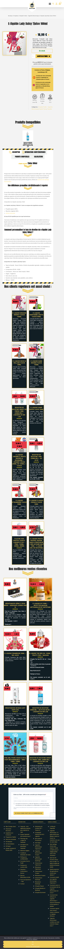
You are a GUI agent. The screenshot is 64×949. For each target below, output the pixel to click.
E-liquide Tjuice (42, 109)
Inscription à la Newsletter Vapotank (24, 846)
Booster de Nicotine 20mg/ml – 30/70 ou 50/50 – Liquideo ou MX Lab (40, 709)
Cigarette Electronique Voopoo (38, 852)
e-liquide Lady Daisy (23, 163)
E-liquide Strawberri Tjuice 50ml (19, 502)
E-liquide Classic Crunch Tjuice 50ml (36, 502)
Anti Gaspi (38, 842)
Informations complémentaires (35, 152)
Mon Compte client (11, 826)
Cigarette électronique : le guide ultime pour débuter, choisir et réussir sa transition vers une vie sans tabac (55, 836)
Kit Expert (8, 846)
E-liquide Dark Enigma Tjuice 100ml (36, 363)
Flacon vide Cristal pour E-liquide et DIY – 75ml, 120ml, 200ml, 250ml (19, 542)
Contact (22, 884)
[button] (23, 34)
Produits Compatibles (22, 156)
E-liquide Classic (39, 886)
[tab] (15, 152)
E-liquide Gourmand (40, 892)
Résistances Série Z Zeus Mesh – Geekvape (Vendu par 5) (15, 605)
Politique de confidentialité (33, 946)
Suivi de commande (11, 839)
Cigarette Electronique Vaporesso (38, 846)
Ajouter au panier (42, 56)
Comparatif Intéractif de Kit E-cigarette (39, 834)
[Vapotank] (32, 4)
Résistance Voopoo (40, 875)
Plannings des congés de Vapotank (24, 840)
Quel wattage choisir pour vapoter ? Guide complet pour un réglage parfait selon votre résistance (54, 850)
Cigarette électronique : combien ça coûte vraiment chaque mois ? (54, 922)
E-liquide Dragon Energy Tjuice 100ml (19, 314)
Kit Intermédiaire (10, 844)
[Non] (62, 942)
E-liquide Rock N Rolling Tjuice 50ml (19, 363)
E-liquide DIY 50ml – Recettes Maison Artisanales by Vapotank (40, 605)
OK (33, 942)
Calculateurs (38, 156)
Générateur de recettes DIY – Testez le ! (39, 828)
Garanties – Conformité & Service (23, 871)
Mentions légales (24, 850)
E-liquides (15, 15)
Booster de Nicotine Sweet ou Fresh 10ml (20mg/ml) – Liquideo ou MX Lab (40, 759)
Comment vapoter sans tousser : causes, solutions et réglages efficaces (54, 912)
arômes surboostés (10, 213)
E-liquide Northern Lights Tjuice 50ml (36, 314)
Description (16, 152)
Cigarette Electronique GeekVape (38, 859)
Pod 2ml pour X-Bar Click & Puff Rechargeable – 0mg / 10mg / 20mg (15, 759)
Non (33, 944)
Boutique (10, 15)
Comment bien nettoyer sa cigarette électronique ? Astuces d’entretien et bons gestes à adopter (55, 900)
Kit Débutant (9, 841)
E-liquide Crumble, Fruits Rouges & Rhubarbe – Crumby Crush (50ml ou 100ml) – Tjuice (19, 460)
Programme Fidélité (11, 837)
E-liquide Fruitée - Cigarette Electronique (29, 15)
